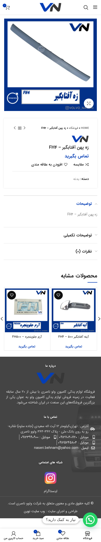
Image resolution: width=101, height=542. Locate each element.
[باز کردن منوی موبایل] (95, 7)
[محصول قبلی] (24, 128)
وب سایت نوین (34, 511)
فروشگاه (73, 128)
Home (85, 128)
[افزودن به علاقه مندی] (58, 295)
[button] (90, 519)
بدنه (76, 179)
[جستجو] (86, 7)
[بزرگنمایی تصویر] (89, 103)
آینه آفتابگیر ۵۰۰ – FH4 (73, 336)
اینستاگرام (50, 491)
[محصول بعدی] (14, 128)
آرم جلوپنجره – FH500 (27, 336)
